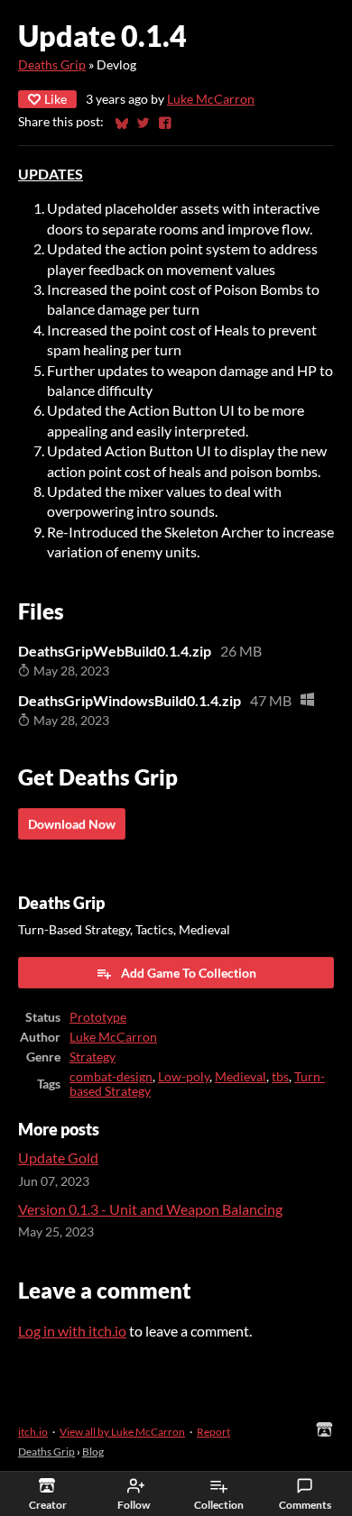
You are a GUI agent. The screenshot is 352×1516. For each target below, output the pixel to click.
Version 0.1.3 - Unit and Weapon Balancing (150, 1208)
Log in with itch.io (72, 1330)
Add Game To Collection (188, 972)
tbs (280, 1077)
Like (55, 98)
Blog (93, 1451)
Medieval (240, 1077)
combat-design (111, 1077)
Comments (305, 1504)
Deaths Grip (52, 65)
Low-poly (183, 1077)
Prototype (97, 1017)
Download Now (72, 824)
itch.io (33, 1431)
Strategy (92, 1057)
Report (213, 1431)
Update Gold (58, 1157)
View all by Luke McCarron (122, 1431)
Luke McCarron (211, 99)
